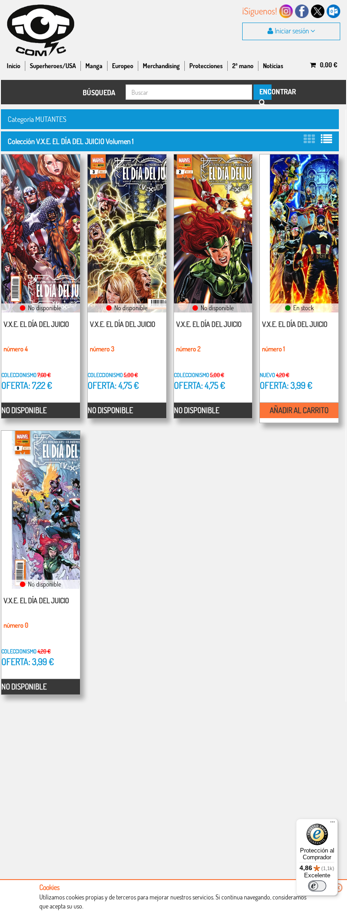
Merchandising (161, 66)
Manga (94, 66)
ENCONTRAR (265, 91)
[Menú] (332, 824)
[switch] (317, 885)
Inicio (13, 66)
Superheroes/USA (53, 66)
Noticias (273, 66)
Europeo (122, 66)
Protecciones (206, 66)
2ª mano (242, 66)
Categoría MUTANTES (37, 119)
